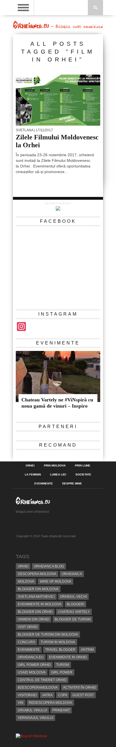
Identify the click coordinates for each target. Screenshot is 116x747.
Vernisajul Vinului (35, 718)
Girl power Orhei (34, 665)
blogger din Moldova (38, 589)
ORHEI (30, 465)
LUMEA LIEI (58, 474)
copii (62, 695)
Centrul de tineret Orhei (42, 680)
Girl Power (61, 672)
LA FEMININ (33, 474)
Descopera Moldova (37, 574)
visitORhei (27, 695)
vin (20, 703)
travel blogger (60, 650)
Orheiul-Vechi (73, 597)
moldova (26, 581)
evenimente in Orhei (68, 657)
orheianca (72, 574)
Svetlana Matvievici (36, 597)
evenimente (29, 650)
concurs (26, 642)
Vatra (47, 695)
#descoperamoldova (38, 687)
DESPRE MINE (72, 483)
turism (62, 665)
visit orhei (27, 627)
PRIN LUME (82, 465)
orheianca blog (49, 566)
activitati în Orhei (79, 687)
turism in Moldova (58, 642)
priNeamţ (61, 710)
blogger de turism (73, 619)
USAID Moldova (32, 672)
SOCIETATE (83, 474)
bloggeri (75, 604)
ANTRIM (87, 650)
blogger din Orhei (35, 612)
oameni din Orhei (33, 619)
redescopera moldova (50, 703)
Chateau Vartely (74, 612)
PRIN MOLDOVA (55, 465)
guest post (83, 695)
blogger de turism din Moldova (48, 634)
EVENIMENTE (43, 483)
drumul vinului (32, 710)
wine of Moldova (55, 581)
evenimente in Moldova (39, 604)
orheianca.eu (31, 657)
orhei (23, 566)
